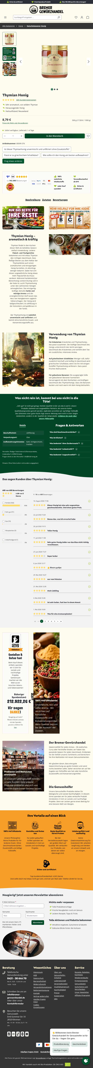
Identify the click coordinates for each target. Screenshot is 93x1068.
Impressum (38, 972)
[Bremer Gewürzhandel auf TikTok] (18, 1034)
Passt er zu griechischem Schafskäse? (21, 155)
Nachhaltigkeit (60, 990)
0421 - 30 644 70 (16, 978)
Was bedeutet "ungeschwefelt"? (63, 455)
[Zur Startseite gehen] (46, 9)
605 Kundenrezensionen (26, 100)
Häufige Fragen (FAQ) (30, 1052)
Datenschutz (38, 978)
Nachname (30, 912)
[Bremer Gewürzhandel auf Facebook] (9, 1034)
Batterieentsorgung (41, 990)
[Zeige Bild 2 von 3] (54, 89)
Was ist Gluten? (56, 438)
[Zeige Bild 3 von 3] (57, 89)
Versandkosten (41, 1058)
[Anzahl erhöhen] (21, 136)
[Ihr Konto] (82, 17)
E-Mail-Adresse (9, 902)
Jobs (56, 999)
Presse (56, 993)
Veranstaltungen (61, 984)
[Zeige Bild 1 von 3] (52, 89)
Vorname (6, 912)
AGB (35, 975)
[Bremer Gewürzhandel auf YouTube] (27, 1034)
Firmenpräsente (81, 981)
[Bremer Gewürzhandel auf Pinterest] (22, 1034)
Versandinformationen (42, 987)
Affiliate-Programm (82, 995)
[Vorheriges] (20, 62)
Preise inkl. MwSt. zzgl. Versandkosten (15, 123)
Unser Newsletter (82, 992)
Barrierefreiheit (39, 981)
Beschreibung (32, 199)
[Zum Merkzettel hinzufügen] (88, 136)
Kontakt (36, 993)
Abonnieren (38, 922)
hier (15, 727)
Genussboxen (80, 984)
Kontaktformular (15, 1003)
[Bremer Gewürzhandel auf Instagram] (13, 1034)
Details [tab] (22, 425)
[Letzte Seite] (60, 621)
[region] (46, 61)
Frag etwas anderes (13, 161)
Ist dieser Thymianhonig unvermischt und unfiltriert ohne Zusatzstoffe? (36, 149)
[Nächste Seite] (57, 621)
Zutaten (46, 199)
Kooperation (59, 996)
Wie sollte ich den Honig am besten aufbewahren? (65, 155)
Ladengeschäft (60, 981)
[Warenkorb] (88, 17)
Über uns (58, 972)
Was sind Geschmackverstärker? (63, 432)
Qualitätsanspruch (61, 987)
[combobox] (34, 17)
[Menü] (5, 17)
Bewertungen (60, 199)
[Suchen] (59, 17)
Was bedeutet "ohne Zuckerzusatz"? (65, 443)
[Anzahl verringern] (4, 136)
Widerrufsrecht (39, 984)
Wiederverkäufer (81, 978)
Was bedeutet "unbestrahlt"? (62, 449)
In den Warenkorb (54, 136)
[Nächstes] (88, 62)
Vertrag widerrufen (41, 996)
